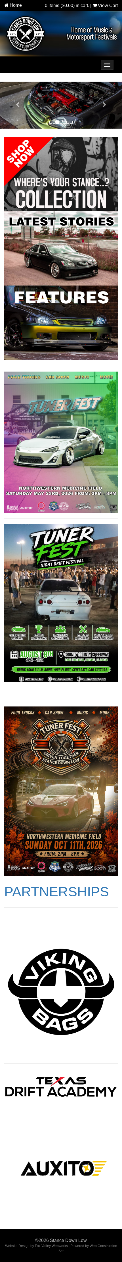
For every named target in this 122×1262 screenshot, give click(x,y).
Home (16, 5)
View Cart (107, 5)
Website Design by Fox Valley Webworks (36, 1246)
